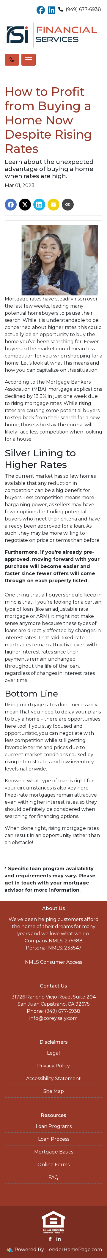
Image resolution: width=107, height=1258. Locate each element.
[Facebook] (50, 1239)
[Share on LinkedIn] (39, 205)
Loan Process (53, 1139)
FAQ (53, 1177)
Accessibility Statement (53, 1078)
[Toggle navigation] (28, 60)
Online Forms (53, 1164)
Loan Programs (54, 1126)
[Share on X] (25, 205)
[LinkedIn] (58, 1239)
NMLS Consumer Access (53, 962)
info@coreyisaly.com (53, 1018)
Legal (53, 1053)
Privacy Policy (53, 1066)
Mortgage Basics (53, 1152)
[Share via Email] (53, 205)
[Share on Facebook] (11, 205)
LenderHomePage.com (74, 1249)
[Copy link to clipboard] (68, 205)
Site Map (53, 1091)
